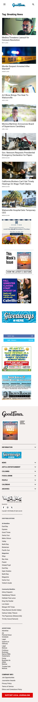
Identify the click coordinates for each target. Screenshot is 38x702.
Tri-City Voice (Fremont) (10, 619)
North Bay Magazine (5, 575)
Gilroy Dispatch (7, 592)
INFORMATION (7, 447)
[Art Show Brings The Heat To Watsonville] (19, 84)
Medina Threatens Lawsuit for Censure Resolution (15, 38)
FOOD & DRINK (7, 476)
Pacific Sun (6, 550)
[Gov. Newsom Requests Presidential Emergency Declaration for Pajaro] (19, 141)
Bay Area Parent (5, 560)
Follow (31, 340)
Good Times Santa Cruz (6, 533)
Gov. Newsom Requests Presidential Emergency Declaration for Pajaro (18, 153)
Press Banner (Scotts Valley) (11, 610)
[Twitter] (11, 507)
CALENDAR (6, 484)
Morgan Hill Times (8, 607)
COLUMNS (5, 471)
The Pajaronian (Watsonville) (12, 616)
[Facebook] (3, 507)
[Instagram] (7, 507)
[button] (33, 4)
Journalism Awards (8, 680)
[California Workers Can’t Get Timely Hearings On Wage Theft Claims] (19, 170)
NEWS (4, 463)
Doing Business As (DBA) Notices (6, 661)
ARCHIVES (22, 422)
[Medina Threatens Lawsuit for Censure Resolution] (19, 26)
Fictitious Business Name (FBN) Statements (6, 653)
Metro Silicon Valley (6, 539)
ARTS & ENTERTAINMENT (11, 467)
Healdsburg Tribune (8, 595)
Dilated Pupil (6, 565)
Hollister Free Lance (8, 598)
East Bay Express (5, 527)
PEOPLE (5, 480)
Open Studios (6, 571)
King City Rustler (7, 601)
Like (32, 336)
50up (3, 556)
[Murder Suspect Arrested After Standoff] (19, 55)
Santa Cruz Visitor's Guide (7, 581)
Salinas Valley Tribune (9, 613)
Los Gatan (5, 604)
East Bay (5, 568)
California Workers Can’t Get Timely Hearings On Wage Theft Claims (18, 182)
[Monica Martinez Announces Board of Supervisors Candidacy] (19, 112)
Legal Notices (4, 647)
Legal (4, 639)
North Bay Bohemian (5, 545)
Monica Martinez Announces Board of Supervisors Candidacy (18, 125)
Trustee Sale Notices (6, 667)
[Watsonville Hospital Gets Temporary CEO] (19, 199)
